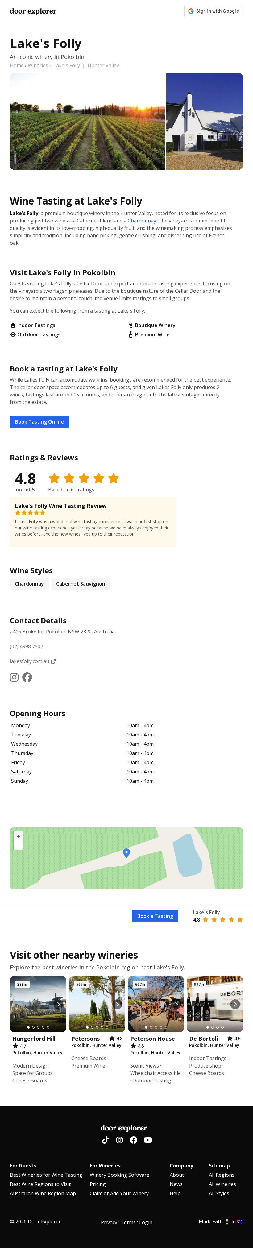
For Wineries (105, 1165)
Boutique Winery (155, 325)
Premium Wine (152, 334)
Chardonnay (142, 220)
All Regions (221, 1174)
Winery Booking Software (119, 1174)
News (176, 1184)
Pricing (98, 1184)
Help (175, 1193)
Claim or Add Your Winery (119, 1193)
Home (17, 65)
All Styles (219, 1193)
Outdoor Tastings (38, 334)
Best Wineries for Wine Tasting (46, 1174)
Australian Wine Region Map (43, 1193)
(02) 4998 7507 (26, 646)
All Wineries (222, 1184)
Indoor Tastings (36, 325)
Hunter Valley (103, 65)
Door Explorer (33, 11)
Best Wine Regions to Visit (40, 1184)
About (177, 1174)
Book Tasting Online (39, 421)
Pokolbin (108, 967)
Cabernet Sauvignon (80, 583)
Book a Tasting (155, 916)
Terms (128, 1222)
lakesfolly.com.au (30, 661)
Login (145, 1222)
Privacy (109, 1222)
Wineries (38, 65)
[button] (126, 853)
